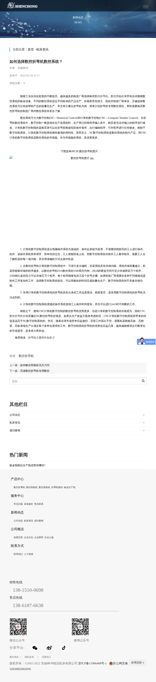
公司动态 (15, 414)
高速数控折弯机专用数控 (34, 370)
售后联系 (38, 504)
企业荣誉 (38, 537)
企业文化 (28, 537)
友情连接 (136, 662)
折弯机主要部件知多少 (41, 337)
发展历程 (18, 537)
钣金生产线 (69, 487)
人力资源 (28, 554)
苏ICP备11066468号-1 (92, 663)
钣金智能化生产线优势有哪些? (27, 465)
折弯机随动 (57, 487)
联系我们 (18, 554)
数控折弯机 (101, 96)
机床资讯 (42, 49)
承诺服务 (28, 504)
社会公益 (49, 537)
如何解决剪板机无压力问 (34, 365)
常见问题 (18, 504)
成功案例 (15, 430)
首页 (31, 49)
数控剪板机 (117, 96)
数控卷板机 (44, 487)
